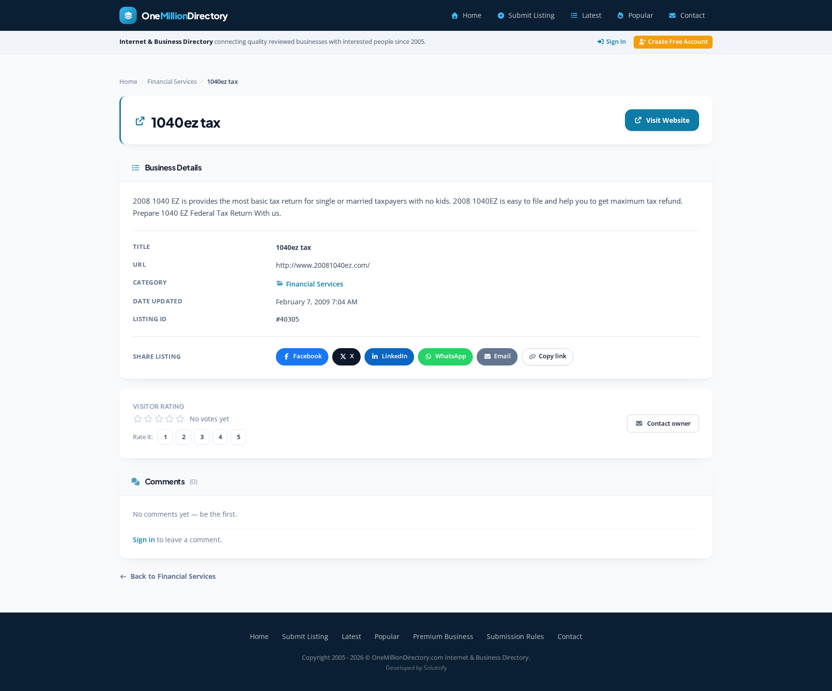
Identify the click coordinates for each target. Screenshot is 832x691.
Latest (591, 15)
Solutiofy (435, 668)
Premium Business (443, 636)
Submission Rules (515, 636)
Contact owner (669, 423)
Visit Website (667, 120)
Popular (640, 15)
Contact (692, 15)
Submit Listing (531, 15)
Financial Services (172, 81)
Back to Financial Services (173, 576)
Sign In (616, 42)
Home (472, 15)
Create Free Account (678, 42)
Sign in (144, 539)
